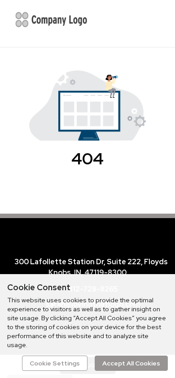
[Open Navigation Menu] (150, 22)
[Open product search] (132, 22)
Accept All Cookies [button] (131, 363)
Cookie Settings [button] (55, 363)
